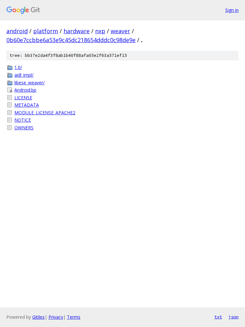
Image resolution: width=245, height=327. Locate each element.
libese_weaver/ (29, 83)
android (17, 31)
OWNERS (23, 128)
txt (218, 317)
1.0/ (18, 67)
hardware (76, 31)
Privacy (55, 317)
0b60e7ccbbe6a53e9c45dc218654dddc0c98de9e (71, 40)
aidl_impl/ (23, 75)
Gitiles (38, 317)
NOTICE (22, 120)
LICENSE (23, 98)
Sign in (232, 10)
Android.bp (25, 90)
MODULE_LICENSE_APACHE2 (44, 113)
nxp (100, 31)
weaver (120, 31)
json (233, 317)
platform (45, 31)
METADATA (26, 105)
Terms (73, 317)
